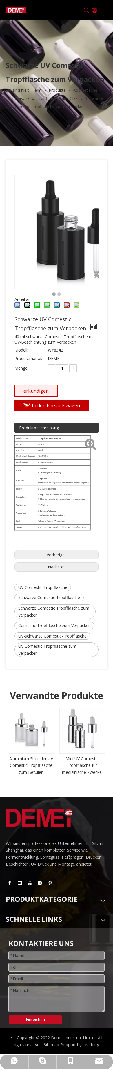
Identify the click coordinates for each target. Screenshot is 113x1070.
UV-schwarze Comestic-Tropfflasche (52, 636)
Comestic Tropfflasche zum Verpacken (54, 625)
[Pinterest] (50, 883)
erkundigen (36, 391)
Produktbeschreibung (39, 427)
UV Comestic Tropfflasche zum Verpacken (47, 649)
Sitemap (51, 1044)
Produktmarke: (28, 358)
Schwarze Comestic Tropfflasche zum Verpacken (53, 611)
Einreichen (35, 1019)
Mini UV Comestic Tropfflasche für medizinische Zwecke (82, 765)
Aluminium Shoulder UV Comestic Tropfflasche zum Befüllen (31, 765)
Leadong (91, 1044)
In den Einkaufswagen (56, 405)
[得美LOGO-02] (39, 818)
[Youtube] (30, 883)
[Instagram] (40, 883)
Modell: (21, 350)
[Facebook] (9, 883)
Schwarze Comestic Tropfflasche (49, 597)
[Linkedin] (19, 883)
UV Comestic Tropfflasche (42, 587)
